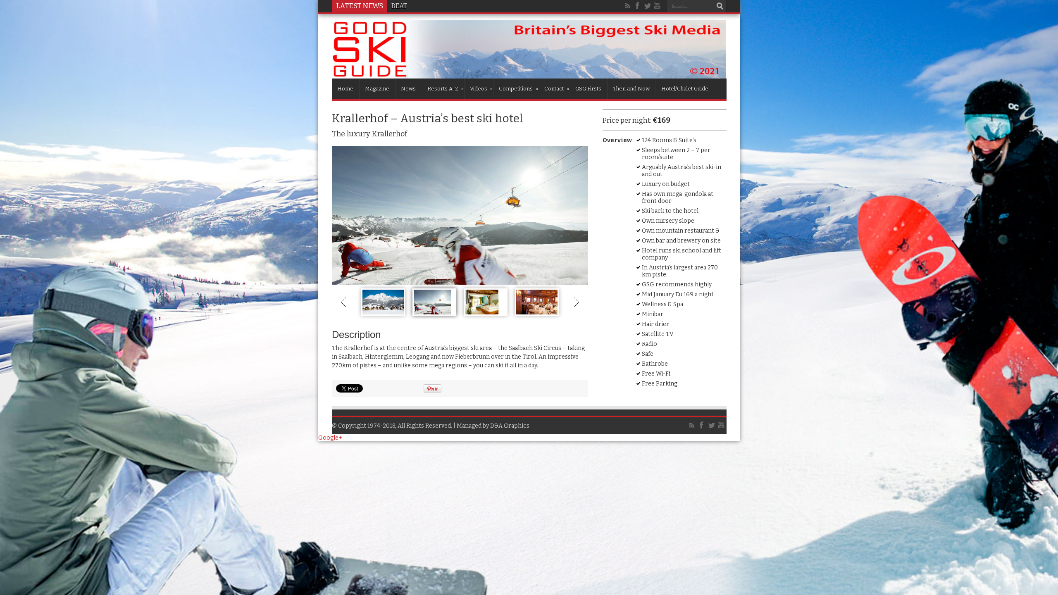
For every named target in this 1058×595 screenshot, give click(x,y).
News (408, 89)
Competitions (518, 89)
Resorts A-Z (445, 89)
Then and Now (631, 89)
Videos (481, 89)
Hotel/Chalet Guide (684, 89)
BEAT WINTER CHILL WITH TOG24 (443, 6)
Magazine (377, 89)
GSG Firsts (588, 89)
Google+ (330, 437)
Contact (556, 89)
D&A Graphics (509, 425)
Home (345, 89)
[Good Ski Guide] (529, 76)
